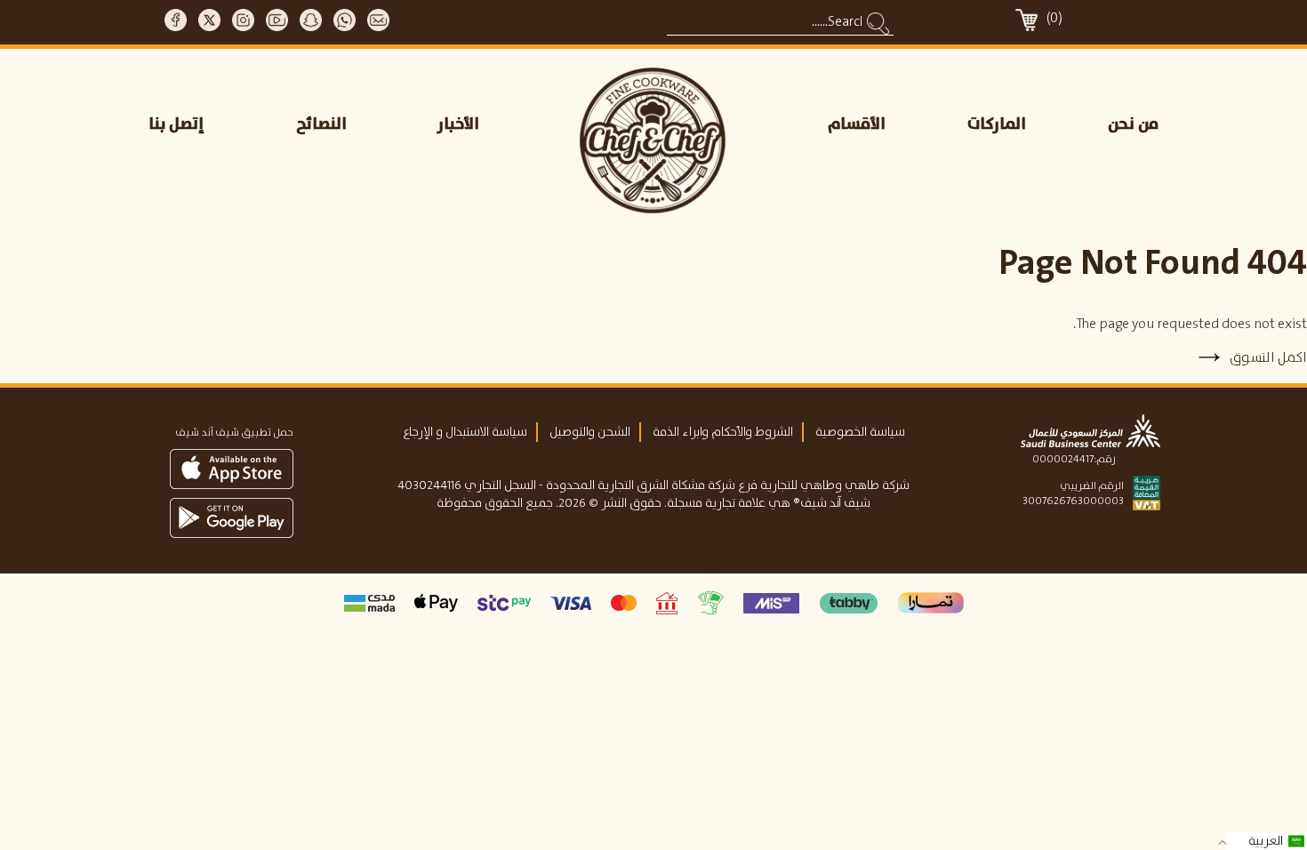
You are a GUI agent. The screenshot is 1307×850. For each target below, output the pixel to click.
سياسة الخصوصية (860, 432)
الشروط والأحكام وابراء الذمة (723, 432)
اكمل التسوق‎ (1267, 358)
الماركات (996, 124)
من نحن (1133, 124)
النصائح (321, 124)
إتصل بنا (176, 124)
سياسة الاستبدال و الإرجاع (465, 432)
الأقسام (857, 124)
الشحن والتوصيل (589, 432)
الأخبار (458, 124)
